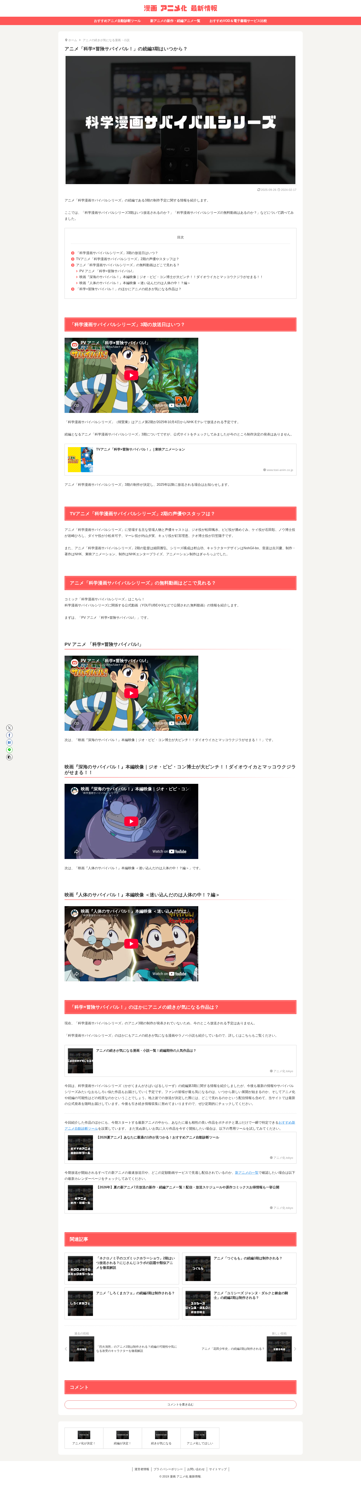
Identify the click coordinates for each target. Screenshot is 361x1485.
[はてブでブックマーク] (9, 742)
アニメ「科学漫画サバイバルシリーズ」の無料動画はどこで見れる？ (128, 265)
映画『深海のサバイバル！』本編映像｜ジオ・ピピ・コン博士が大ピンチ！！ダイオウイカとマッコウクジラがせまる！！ (171, 277)
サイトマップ (218, 1469)
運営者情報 (142, 1469)
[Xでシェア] (9, 728)
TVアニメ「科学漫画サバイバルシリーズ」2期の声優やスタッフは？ (127, 259)
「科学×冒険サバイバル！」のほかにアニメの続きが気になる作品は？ (129, 289)
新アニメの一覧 (246, 1172)
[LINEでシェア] (9, 750)
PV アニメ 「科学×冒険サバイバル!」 (107, 271)
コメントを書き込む (180, 1404)
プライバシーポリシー (168, 1469)
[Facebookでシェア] (9, 735)
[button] (9, 757)
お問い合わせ (196, 1469)
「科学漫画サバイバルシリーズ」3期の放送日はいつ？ (117, 253)
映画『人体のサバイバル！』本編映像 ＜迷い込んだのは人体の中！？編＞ (135, 283)
